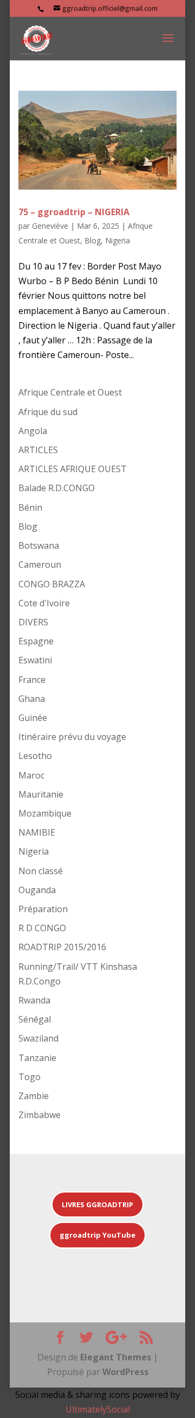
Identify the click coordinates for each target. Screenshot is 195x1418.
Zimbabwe (39, 1115)
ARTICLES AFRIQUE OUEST (72, 469)
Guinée (32, 718)
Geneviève (50, 226)
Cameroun (39, 564)
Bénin (30, 507)
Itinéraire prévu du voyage (72, 737)
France (32, 680)
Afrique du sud (47, 412)
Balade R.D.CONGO (56, 488)
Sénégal (34, 1019)
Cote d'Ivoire (44, 603)
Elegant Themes (115, 1357)
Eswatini (35, 660)
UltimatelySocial (98, 1409)
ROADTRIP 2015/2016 (62, 947)
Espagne (36, 641)
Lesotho (35, 756)
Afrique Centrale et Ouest (70, 392)
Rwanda (34, 1000)
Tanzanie (37, 1058)
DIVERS (33, 622)
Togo (29, 1077)
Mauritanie (40, 794)
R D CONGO (42, 928)
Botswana (38, 545)
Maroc (31, 775)
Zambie (33, 1096)
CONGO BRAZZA (51, 584)
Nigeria (117, 240)
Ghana (31, 699)
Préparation (43, 909)
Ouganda (37, 890)
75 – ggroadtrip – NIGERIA (73, 212)
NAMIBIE (36, 832)
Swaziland (38, 1038)
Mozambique (45, 813)
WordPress (125, 1372)
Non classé (40, 871)
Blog (92, 240)
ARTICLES (38, 450)
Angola (32, 431)
